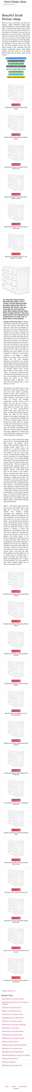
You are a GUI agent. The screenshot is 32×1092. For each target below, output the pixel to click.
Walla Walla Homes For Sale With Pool (13, 1018)
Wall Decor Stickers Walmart (10, 1058)
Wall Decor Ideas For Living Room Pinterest (14, 1045)
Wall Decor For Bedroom (9, 1062)
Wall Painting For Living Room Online (12, 1014)
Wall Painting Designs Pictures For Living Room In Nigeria (15, 1003)
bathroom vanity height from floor (16, 66)
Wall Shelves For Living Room (10, 1028)
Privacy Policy (23, 1086)
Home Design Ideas (15, 1)
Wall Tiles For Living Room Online (11, 1007)
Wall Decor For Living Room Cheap (12, 1021)
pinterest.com (11, 991)
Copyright (16, 1088)
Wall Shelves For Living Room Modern (13, 1031)
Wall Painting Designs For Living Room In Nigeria (16, 1055)
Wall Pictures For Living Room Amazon (13, 1038)
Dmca (7, 1086)
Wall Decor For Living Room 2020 (11, 1011)
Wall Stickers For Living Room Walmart (13, 999)
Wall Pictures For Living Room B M (12, 1065)
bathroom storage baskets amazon (16, 69)
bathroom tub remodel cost (16, 64)
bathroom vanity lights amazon (16, 77)
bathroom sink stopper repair (16, 61)
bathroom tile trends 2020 (16, 74)
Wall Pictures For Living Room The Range (14, 1024)
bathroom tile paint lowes (16, 72)
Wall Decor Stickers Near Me (10, 1041)
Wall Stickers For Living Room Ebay (12, 1048)
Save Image (15, 104)
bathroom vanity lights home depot (16, 58)
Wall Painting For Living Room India (12, 1035)
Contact (14, 1086)
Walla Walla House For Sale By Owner (13, 1052)
